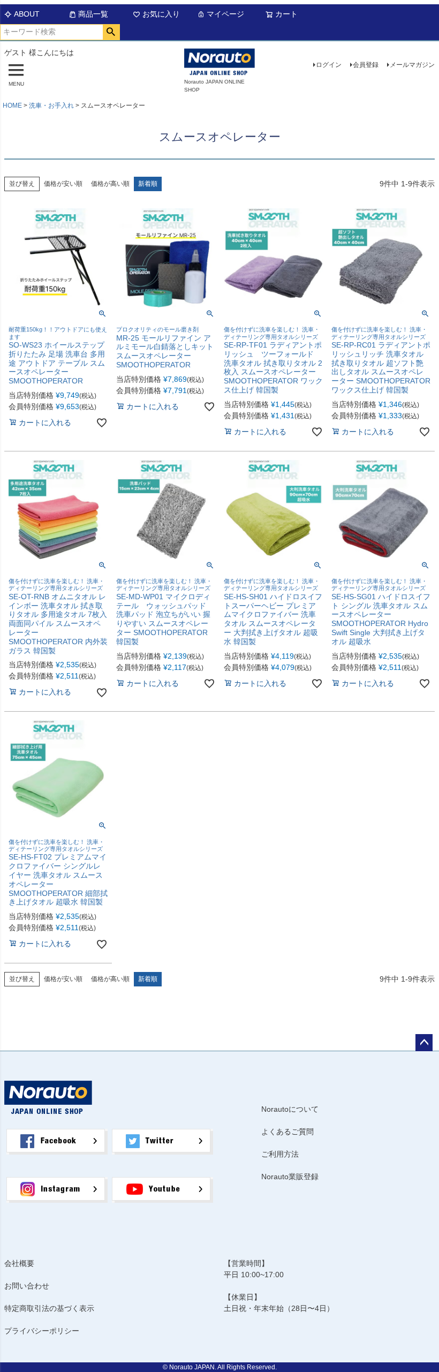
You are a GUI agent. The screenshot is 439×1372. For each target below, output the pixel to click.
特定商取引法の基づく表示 (49, 1308)
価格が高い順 (110, 183)
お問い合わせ (26, 1285)
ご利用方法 (280, 1154)
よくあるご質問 (287, 1131)
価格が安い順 (63, 183)
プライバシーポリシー (41, 1330)
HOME (12, 105)
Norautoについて (290, 1109)
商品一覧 (93, 14)
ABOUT (27, 14)
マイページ (225, 14)
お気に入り (161, 14)
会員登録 (366, 65)
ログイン (329, 65)
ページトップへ (424, 1042)
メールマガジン (412, 65)
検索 (111, 32)
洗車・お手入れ (51, 105)
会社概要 (19, 1263)
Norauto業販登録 (290, 1176)
